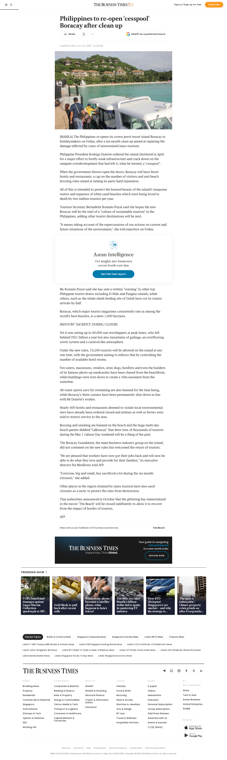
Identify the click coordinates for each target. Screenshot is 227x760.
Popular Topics (33, 637)
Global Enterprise (192, 704)
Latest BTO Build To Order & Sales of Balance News (88, 650)
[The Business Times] (111, 4)
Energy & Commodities (67, 699)
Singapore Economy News (125, 637)
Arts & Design (124, 709)
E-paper (152, 686)
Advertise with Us (157, 718)
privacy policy (100, 748)
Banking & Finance (64, 690)
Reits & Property (63, 695)
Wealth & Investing (95, 690)
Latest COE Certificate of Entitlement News (149, 644)
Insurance (91, 707)
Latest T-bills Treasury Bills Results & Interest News (48, 644)
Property (27, 690)
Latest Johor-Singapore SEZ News (40, 650)
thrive (186, 690)
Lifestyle (121, 686)
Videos (152, 690)
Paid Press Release (158, 713)
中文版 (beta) (155, 727)
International (30, 709)
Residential (29, 695)
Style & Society (124, 699)
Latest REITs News (154, 637)
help (88, 748)
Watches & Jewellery (128, 704)
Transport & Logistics (66, 709)
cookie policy (136, 748)
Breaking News (31, 686)
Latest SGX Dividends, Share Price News (181, 650)
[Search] (11, 4)
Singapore (28, 704)
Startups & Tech (32, 713)
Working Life (29, 727)
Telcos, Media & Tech (66, 704)
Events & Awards (157, 722)
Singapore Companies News (91, 637)
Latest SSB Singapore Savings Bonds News (100, 644)
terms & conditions (118, 748)
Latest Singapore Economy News (115, 655)
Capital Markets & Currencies (64, 719)
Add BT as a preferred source (148, 34)
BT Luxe (120, 713)
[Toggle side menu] (6, 4)
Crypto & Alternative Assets (96, 701)
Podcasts (153, 699)
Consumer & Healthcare (67, 713)
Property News (176, 637)
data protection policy (155, 748)
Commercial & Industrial (36, 699)
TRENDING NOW (32, 572)
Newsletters (154, 695)
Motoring (121, 695)
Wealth (89, 686)
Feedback (159, 527)
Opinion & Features (33, 718)
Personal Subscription (160, 704)
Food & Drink (123, 690)
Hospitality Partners (127, 722)
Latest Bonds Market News (36, 655)
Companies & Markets (66, 686)
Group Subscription (159, 709)
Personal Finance (94, 695)
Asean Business (191, 699)
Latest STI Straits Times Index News (138, 650)
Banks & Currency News (59, 637)
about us (66, 748)
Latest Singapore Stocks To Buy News (74, 655)
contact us (78, 748)
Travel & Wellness (126, 718)
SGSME (186, 708)
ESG (25, 722)
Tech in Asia (189, 695)
